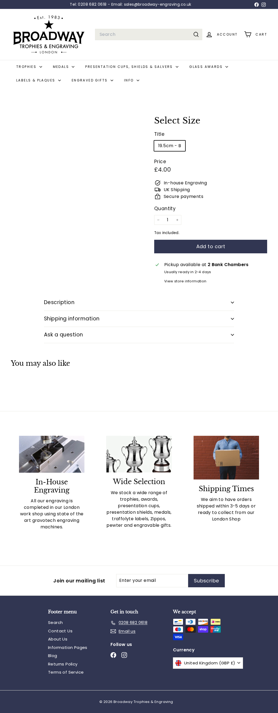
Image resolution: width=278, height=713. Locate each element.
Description (59, 302)
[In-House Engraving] (51, 454)
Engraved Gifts (90, 80)
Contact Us (60, 631)
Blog (52, 655)
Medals (62, 66)
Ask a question (63, 334)
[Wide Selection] (139, 454)
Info (129, 80)
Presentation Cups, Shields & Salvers (129, 66)
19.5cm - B (169, 146)
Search (55, 622)
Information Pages (67, 647)
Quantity (165, 208)
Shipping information (72, 318)
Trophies (27, 66)
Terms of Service (66, 672)
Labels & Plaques (36, 80)
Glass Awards (206, 66)
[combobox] (148, 34)
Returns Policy (63, 664)
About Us (57, 639)
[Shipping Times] (226, 457)
